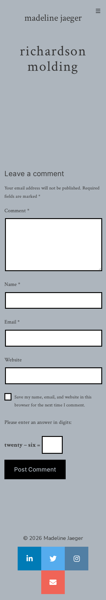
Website (13, 359)
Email (12, 322)
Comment (16, 210)
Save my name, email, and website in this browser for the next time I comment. (53, 401)
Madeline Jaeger (53, 18)
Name (12, 284)
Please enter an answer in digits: (38, 422)
